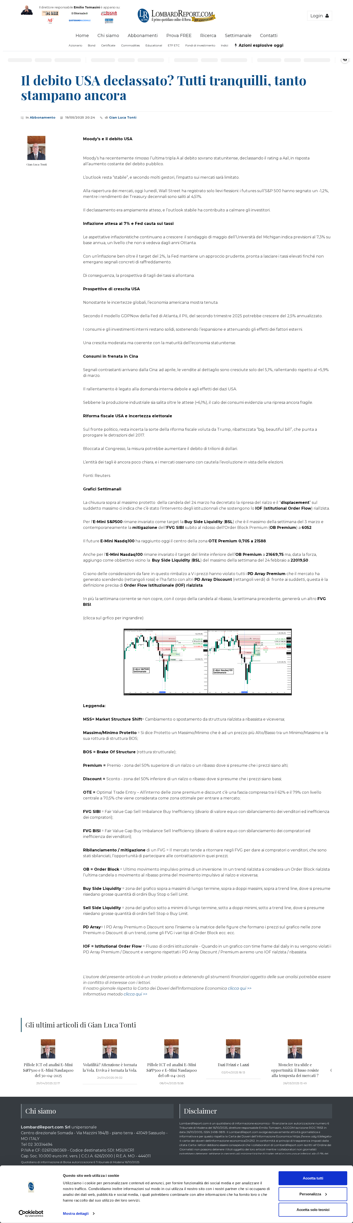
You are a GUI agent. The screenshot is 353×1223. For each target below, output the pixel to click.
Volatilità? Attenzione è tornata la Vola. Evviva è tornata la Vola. (110, 1067)
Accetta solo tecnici (313, 1210)
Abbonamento (42, 117)
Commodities (130, 45)
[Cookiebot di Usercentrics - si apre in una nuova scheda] (31, 1213)
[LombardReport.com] (177, 22)
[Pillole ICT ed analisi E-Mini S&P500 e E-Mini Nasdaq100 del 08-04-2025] (171, 1048)
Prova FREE (179, 35)
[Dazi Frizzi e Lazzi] (233, 1048)
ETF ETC (174, 45)
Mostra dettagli (76, 1213)
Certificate (108, 45)
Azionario (75, 45)
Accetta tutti (313, 1178)
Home (82, 35)
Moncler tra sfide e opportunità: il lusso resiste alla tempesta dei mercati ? (295, 1070)
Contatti (269, 35)
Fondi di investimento (200, 45)
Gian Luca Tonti (122, 117)
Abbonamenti (143, 35)
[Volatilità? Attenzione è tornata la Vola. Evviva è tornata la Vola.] (110, 1048)
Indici (224, 45)
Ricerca (208, 35)
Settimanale (238, 35)
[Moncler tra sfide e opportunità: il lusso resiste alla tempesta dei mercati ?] (295, 1048)
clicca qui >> (239, 988)
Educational (154, 45)
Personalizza (310, 1194)
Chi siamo (108, 35)
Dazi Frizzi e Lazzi (233, 1064)
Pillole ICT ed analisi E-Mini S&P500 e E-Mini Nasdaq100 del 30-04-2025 (48, 1070)
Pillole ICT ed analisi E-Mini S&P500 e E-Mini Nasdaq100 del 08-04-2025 (171, 1070)
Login (317, 16)
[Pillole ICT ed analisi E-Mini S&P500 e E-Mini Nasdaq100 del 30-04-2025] (48, 1048)
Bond (91, 45)
